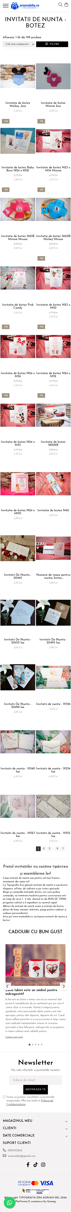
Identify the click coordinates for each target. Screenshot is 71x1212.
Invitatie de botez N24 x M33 (18, 444)
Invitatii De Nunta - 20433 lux (17, 641)
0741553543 (14, 1150)
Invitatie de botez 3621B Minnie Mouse (17, 238)
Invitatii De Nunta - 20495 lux (53, 641)
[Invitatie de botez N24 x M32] (53, 346)
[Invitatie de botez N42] (53, 483)
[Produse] (6, 7)
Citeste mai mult (14, 1037)
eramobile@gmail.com (21, 1156)
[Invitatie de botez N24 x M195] (17, 483)
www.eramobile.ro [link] (23, 916)
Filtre (53, 44)
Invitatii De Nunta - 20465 (17, 576)
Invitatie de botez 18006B (53, 444)
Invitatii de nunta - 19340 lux (18, 770)
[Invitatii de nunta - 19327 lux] (17, 806)
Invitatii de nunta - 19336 (53, 704)
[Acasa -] (25, 6)
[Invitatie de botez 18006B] (53, 415)
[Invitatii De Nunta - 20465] (17, 548)
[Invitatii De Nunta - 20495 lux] (53, 612)
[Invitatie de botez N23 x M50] (53, 278)
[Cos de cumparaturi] (66, 5)
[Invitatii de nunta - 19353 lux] (53, 806)
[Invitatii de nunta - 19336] (53, 677)
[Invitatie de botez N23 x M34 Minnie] (53, 140)
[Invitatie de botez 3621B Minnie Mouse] (17, 209)
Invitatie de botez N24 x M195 (18, 512)
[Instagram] (43, 1165)
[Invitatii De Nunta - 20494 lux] (17, 677)
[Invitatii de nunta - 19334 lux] (53, 741)
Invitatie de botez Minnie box (53, 105)
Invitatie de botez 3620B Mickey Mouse (53, 238)
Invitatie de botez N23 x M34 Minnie (53, 169)
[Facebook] (28, 1165)
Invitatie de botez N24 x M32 (53, 375)
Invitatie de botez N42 (53, 510)
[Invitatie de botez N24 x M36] (17, 346)
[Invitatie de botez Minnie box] (53, 76)
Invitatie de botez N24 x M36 (18, 375)
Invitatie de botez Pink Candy (18, 306)
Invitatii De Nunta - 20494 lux (17, 706)
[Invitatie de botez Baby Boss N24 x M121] (17, 140)
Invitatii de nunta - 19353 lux (53, 835)
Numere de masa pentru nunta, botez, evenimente (53, 576)
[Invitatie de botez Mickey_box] (17, 76)
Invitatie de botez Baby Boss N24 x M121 (18, 169)
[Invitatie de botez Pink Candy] (17, 278)
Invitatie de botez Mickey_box (17, 105)
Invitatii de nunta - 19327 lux (18, 835)
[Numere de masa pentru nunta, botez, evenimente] (53, 548)
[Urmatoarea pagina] (62, 848)
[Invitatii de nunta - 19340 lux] (17, 741)
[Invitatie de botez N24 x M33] (17, 415)
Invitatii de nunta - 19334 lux (53, 770)
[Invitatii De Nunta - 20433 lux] (17, 612)
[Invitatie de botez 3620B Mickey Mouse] (53, 209)
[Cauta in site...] (60, 5)
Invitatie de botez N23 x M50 (53, 306)
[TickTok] (35, 1165)
